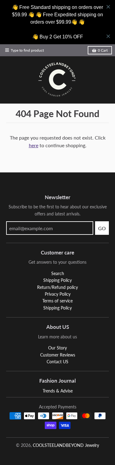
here (33, 145)
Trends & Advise (58, 390)
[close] (108, 6)
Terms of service (57, 300)
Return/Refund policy (57, 287)
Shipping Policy (57, 280)
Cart (103, 50)
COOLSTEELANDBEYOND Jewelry (66, 445)
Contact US (57, 361)
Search (57, 273)
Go (102, 228)
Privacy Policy (58, 294)
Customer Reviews (57, 354)
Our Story (57, 347)
